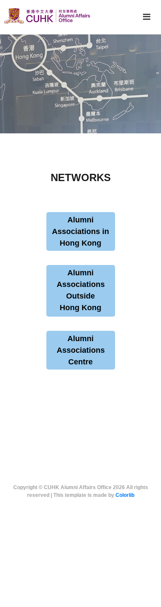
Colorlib (124, 495)
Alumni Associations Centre (81, 350)
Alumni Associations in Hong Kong (80, 231)
